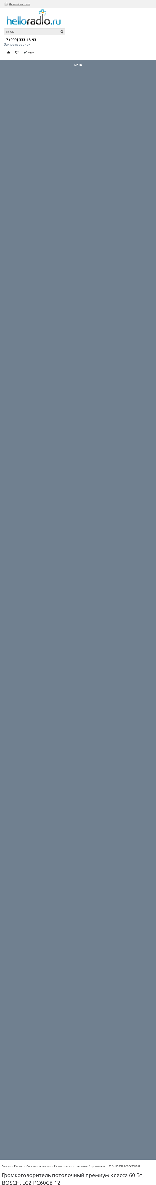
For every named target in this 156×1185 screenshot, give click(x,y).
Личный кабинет (19, 4)
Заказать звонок (17, 44)
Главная (6, 1166)
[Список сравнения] (8, 52)
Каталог (18, 1166)
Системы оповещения (38, 1166)
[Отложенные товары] (16, 52)
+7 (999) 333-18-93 (20, 39)
